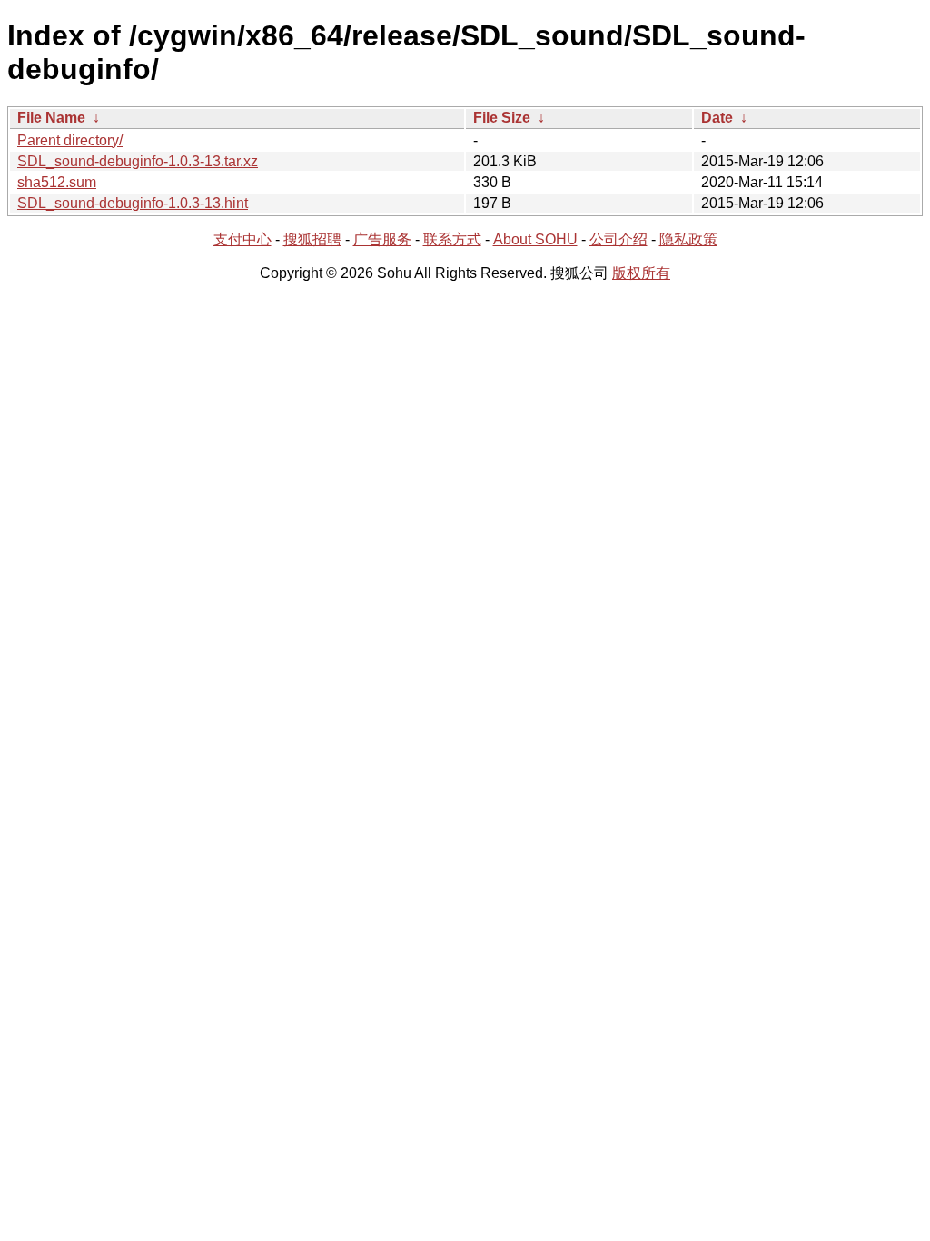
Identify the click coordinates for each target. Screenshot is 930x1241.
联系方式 (452, 239)
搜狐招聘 (312, 239)
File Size (501, 117)
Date (717, 117)
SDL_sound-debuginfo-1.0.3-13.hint (132, 203)
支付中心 (242, 239)
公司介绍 (618, 239)
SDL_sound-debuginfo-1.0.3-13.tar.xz (137, 161)
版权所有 (641, 273)
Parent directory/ (70, 140)
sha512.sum (56, 182)
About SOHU (535, 239)
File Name (51, 117)
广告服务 (382, 239)
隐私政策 (688, 239)
